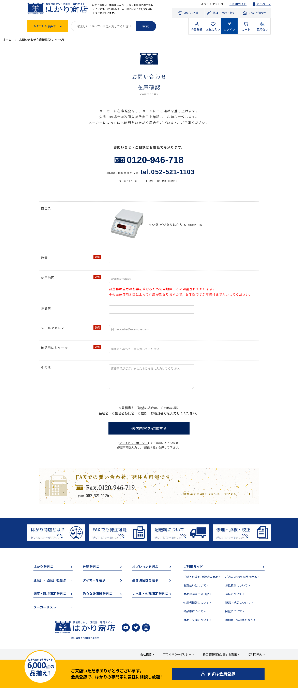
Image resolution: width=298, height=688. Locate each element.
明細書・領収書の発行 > (240, 620)
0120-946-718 (155, 160)
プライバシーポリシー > (178, 654)
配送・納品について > (239, 603)
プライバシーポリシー (133, 443)
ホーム (7, 40)
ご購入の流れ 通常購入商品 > (201, 577)
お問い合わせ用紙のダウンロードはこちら (209, 494)
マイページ (263, 4)
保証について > (234, 611)
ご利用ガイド (238, 4)
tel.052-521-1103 (167, 172)
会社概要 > (147, 654)
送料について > (234, 594)
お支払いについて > (195, 585)
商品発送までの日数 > (197, 594)
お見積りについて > (237, 585)
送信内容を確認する (149, 428)
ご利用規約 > (256, 654)
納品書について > (194, 611)
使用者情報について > (197, 603)
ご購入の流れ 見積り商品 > (242, 577)
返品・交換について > (197, 620)
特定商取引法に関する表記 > (221, 654)
